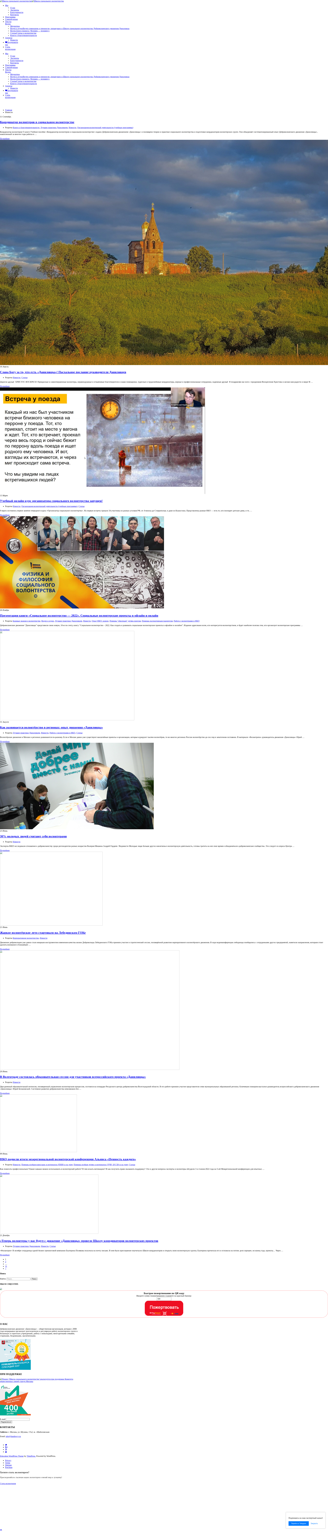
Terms (7, 1463)
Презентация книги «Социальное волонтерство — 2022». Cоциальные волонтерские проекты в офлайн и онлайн (79, 615)
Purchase (8, 1467)
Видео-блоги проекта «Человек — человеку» (30, 31)
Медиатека (15, 26)
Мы (6, 5)
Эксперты (14, 10)
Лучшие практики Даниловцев (54, 127)
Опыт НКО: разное (100, 621)
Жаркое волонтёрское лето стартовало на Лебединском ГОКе (43, 932)
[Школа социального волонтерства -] (16, 1)
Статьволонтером (10, 48)
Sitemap (8, 1465)
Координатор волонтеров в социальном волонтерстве (37, 122)
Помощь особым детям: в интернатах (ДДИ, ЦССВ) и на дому (101, 1165)
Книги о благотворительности (23, 35)
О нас (12, 8)
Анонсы (8, 38)
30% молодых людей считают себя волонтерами (33, 836)
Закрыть (314, 1523)
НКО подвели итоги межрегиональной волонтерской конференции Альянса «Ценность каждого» (68, 1159)
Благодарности (16, 12)
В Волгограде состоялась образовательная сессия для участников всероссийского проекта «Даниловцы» (73, 1076)
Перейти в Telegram (298, 1523)
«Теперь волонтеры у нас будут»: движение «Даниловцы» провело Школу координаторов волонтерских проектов (79, 1240)
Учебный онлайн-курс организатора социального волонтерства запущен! (51, 501)
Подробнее (5, 138)
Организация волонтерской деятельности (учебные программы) (105, 127)
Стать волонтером (8, 1483)
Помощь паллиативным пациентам (157, 621)
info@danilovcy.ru (13, 1436)
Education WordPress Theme (12, 1456)
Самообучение (11, 19)
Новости (14, 40)
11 (6, 1266)
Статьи (23, 33)
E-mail (2, 1419)
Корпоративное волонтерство (26, 938)
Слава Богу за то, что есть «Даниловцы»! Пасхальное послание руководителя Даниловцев (63, 372)
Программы (10, 17)
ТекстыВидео (8, 23)
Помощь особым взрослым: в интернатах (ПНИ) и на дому (47, 1165)
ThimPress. (31, 1456)
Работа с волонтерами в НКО (186, 621)
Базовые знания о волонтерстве (26, 621)
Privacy (8, 1460)
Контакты (14, 15)
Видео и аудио (69, 28)
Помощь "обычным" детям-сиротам (125, 621)
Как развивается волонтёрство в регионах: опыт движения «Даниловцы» (51, 727)
